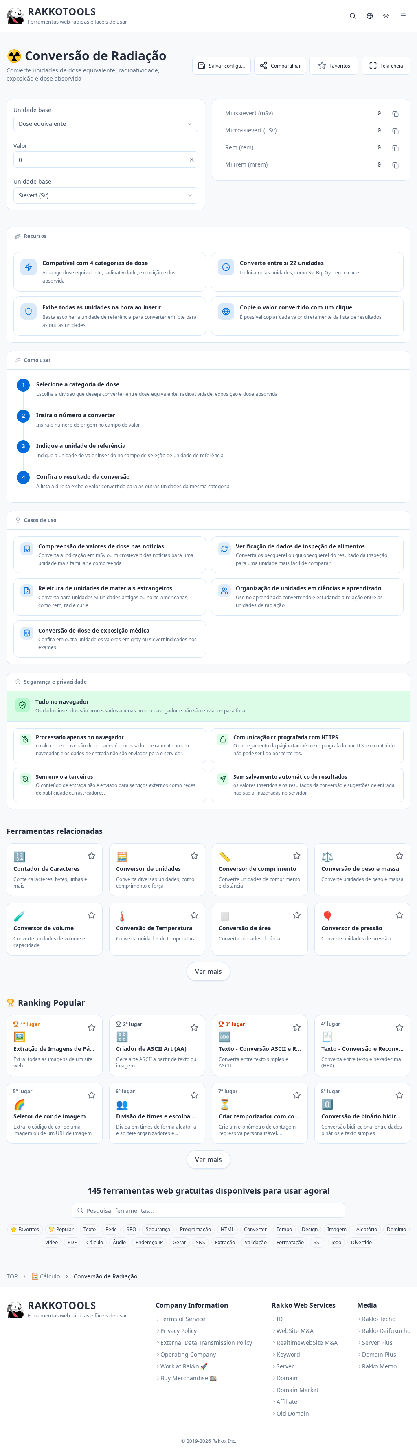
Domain (287, 1378)
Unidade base (32, 110)
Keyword (288, 1354)
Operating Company (188, 1354)
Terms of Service (182, 1319)
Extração (225, 1242)
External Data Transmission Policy (206, 1342)
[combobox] (105, 124)
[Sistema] (386, 15)
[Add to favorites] (91, 855)
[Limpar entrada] (192, 159)
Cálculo (94, 1242)
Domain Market (297, 1390)
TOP (12, 1276)
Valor (20, 145)
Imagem (337, 1229)
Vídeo (51, 1242)
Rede (111, 1229)
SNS (200, 1242)
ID (280, 1319)
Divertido (361, 1242)
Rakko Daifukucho (386, 1331)
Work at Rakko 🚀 (183, 1366)
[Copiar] (395, 114)
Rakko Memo (379, 1366)
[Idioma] (369, 15)
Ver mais (208, 971)
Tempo (284, 1229)
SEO (131, 1229)
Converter (255, 1229)
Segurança (158, 1229)
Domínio (396, 1229)
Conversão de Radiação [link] (105, 1276)
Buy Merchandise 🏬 (188, 1378)
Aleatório (366, 1229)
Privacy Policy (178, 1331)
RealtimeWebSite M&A (307, 1342)
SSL (318, 1242)
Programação (195, 1229)
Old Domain (293, 1413)
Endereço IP (149, 1242)
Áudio (119, 1242)
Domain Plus (379, 1354)
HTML (227, 1229)
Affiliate (287, 1401)
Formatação (290, 1242)
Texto (89, 1229)
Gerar (179, 1242)
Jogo (336, 1242)
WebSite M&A (295, 1331)
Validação (256, 1242)
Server (285, 1366)
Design (310, 1229)
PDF (72, 1242)
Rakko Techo (378, 1319)
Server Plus (377, 1342)
